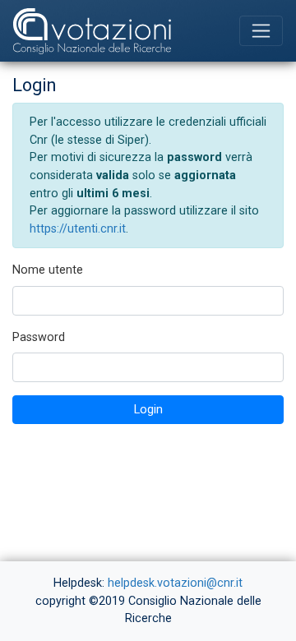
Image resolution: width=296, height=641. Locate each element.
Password (38, 337)
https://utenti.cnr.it (78, 229)
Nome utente (47, 270)
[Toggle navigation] (261, 31)
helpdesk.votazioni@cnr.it (175, 583)
